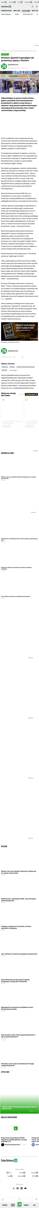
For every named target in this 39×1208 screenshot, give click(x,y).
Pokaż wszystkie (13, 370)
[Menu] (37, 6)
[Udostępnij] (36, 1199)
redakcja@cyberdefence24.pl (24, 388)
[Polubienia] (3, 1199)
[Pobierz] (26, 68)
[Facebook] (17, 1188)
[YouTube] (25, 1188)
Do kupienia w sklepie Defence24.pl (10, 342)
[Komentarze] (19, 1199)
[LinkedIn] (21, 1188)
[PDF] (22, 357)
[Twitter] (13, 1188)
